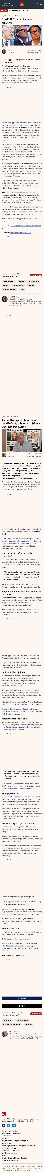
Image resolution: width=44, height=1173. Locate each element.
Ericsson (22, 281)
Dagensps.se (6, 16)
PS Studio (16, 416)
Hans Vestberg (34, 281)
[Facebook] (3, 1125)
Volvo (22, 289)
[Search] (37, 4)
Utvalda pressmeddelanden (11, 1133)
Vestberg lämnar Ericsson (20, 233)
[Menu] (41, 4)
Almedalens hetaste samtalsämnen (19, 789)
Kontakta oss (6, 1136)
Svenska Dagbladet (9, 289)
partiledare (28, 1024)
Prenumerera (36, 275)
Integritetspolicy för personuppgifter (15, 1141)
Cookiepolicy (6, 1143)
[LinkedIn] (14, 1125)
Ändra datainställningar (10, 1160)
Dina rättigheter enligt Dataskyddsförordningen (18, 1146)
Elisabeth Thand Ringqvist (12, 1024)
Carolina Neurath (8, 281)
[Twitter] (8, 1125)
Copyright (5, 1138)
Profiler (15, 16)
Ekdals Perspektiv (22, 1020)
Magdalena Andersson (32, 598)
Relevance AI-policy (9, 1148)
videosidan (12, 478)
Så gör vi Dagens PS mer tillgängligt (14, 1158)
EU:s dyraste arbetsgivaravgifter (22, 709)
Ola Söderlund (14, 297)
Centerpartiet (7, 1020)
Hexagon (6, 285)
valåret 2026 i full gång (10, 946)
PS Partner (5, 1156)
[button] (22, 998)
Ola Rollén (31, 285)
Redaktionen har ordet (9, 1153)
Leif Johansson (18, 285)
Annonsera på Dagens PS (11, 1151)
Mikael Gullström (15, 1032)
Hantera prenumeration (10, 1131)
